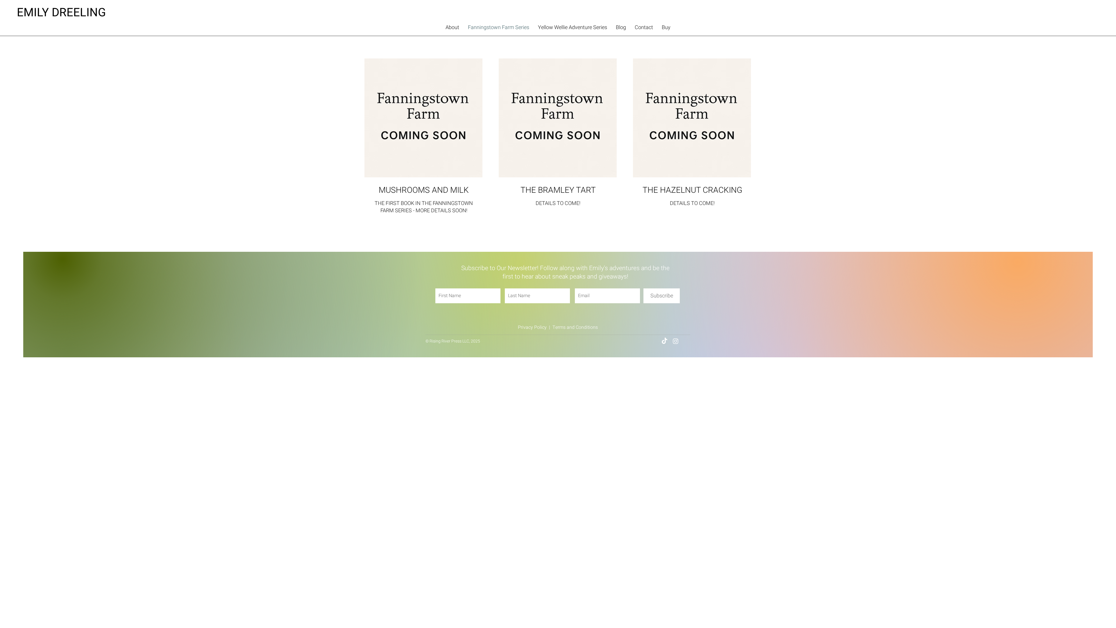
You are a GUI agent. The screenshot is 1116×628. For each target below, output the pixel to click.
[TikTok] (664, 341)
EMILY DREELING (61, 12)
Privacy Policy (532, 327)
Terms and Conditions (575, 327)
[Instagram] (675, 341)
